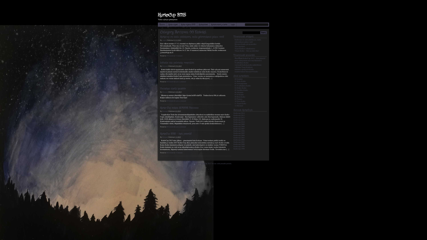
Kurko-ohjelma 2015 (188, 24)
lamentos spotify (240, 69)
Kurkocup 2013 (239, 115)
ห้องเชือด (238, 58)
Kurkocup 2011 (239, 120)
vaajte (164, 40)
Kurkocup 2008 (239, 126)
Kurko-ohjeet (173, 24)
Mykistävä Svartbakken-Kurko (248, 61)
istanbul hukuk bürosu (242, 71)
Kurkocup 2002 (239, 140)
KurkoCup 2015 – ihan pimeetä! (175, 133)
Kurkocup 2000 (239, 144)
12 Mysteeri (239, 105)
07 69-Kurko (239, 94)
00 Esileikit (170, 56)
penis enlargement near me (244, 60)
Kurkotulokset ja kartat (219, 24)
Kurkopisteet (203, 24)
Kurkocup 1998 (239, 148)
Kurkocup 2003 (239, 137)
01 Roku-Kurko (240, 81)
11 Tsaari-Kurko (240, 103)
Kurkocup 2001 (239, 142)
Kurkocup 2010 (239, 122)
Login (233, 24)
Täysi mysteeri (240, 46)
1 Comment (178, 56)
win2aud (238, 65)
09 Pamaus (238, 99)
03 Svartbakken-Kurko (243, 85)
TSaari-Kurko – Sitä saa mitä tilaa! (247, 51)
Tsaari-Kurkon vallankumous (245, 48)
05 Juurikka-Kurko (241, 90)
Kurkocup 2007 (239, 128)
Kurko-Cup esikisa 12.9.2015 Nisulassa (179, 108)
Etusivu (162, 24)
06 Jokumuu (239, 92)
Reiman (164, 66)
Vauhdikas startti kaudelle (173, 88)
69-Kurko (250, 69)
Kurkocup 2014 (239, 113)
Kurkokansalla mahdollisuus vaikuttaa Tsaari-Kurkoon (248, 66)
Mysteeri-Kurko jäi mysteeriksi (245, 44)
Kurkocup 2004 (239, 135)
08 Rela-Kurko (240, 97)
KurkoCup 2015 (172, 15)
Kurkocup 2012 (239, 117)
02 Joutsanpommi (241, 83)
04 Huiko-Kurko (240, 88)
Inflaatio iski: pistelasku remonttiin (177, 62)
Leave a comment (180, 82)
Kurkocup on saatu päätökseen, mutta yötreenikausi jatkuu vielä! (192, 37)
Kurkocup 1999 (239, 146)
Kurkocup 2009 (239, 124)
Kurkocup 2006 (239, 131)
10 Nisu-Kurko (240, 101)
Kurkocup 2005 (239, 133)
